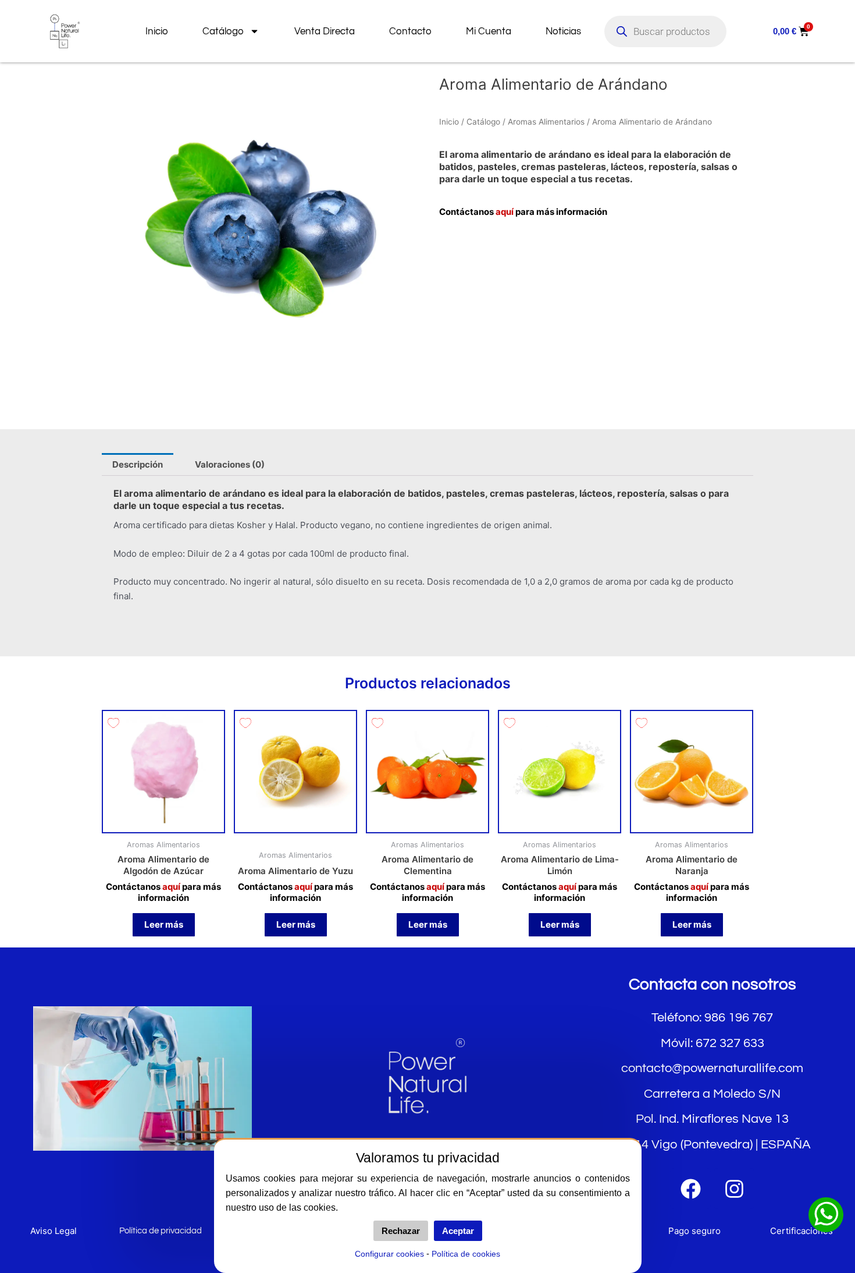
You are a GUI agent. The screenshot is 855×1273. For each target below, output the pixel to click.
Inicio (156, 31)
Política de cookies (466, 1253)
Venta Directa (324, 31)
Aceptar (458, 1231)
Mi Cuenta (488, 31)
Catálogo (223, 31)
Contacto (410, 31)
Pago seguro (694, 1230)
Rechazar (401, 1231)
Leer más (163, 924)
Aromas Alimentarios (546, 121)
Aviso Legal (53, 1230)
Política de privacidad (160, 1230)
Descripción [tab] (137, 464)
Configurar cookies (389, 1253)
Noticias (563, 31)
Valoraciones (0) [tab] (230, 464)
